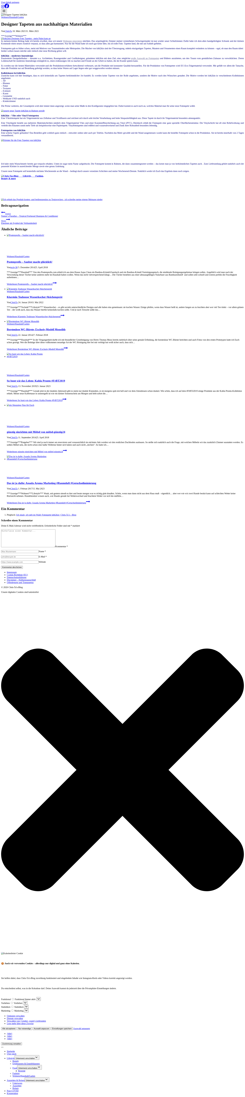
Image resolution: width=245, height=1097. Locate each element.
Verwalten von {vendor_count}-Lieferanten (26, 1021)
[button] (122, 770)
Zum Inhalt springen (10, 2)
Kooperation (12, 1093)
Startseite (11, 1051)
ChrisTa (8, 31)
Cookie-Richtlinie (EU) (17, 575)
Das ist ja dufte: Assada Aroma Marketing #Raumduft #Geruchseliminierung (51, 483)
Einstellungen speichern (62, 1029)
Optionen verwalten (16, 1016)
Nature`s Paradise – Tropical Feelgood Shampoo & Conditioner (29, 215)
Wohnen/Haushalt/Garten (12, 17)
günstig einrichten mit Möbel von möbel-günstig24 (36, 431)
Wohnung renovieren (72, 41)
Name (42, 551)
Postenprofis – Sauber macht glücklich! (29, 261)
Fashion (16, 1073)
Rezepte (21, 1071)
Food (14, 1068)
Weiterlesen (30, 284)
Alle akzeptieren (8, 1029)
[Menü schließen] (2, 1047)
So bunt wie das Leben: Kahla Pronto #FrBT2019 (36, 380)
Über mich (11, 1054)
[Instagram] (3, 7)
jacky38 (14, 267)
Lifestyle (11, 1058)
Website (42, 562)
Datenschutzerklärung (16, 577)
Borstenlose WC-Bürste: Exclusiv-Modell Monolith (36, 329)
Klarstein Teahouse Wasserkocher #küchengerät (34, 297)
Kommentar (61, 546)
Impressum (12, 572)
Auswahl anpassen (41, 1029)
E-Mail (43, 556)
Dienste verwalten (15, 1018)
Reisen (15, 1088)
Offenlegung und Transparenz (20, 582)
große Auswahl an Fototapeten (145, 58)
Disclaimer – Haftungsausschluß (21, 580)
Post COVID (13, 1091)
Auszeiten (16, 1086)
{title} (9, 1033)
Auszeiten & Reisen (16, 1080)
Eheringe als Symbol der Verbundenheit (19, 222)
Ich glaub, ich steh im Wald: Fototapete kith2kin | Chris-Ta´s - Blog (46, 515)
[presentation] (125, 244)
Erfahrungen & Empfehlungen (26, 1063)
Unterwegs (17, 1083)
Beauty (15, 1061)
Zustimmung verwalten (11, 1044)
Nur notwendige (24, 1029)
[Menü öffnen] (4, 11)
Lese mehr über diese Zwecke (20, 1023)
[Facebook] (7, 7)
